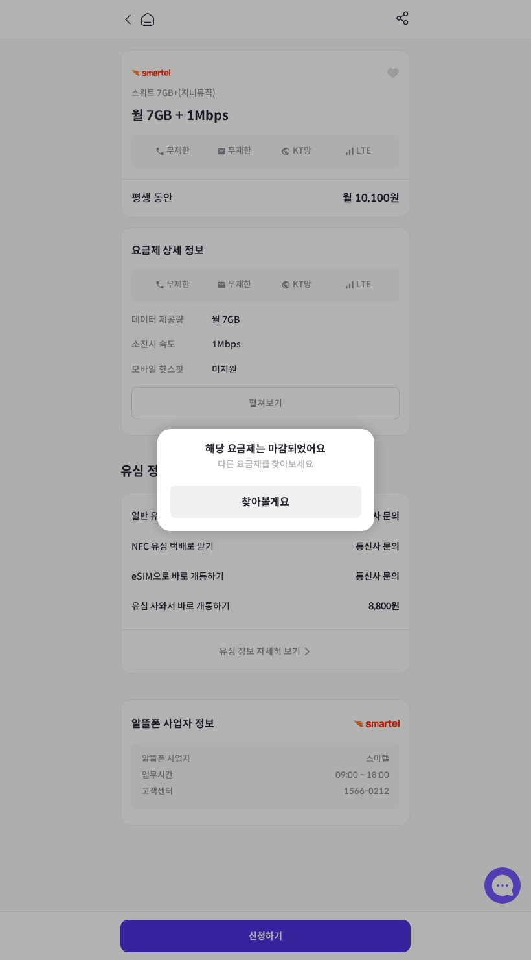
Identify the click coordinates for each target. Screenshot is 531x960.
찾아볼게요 (265, 502)
